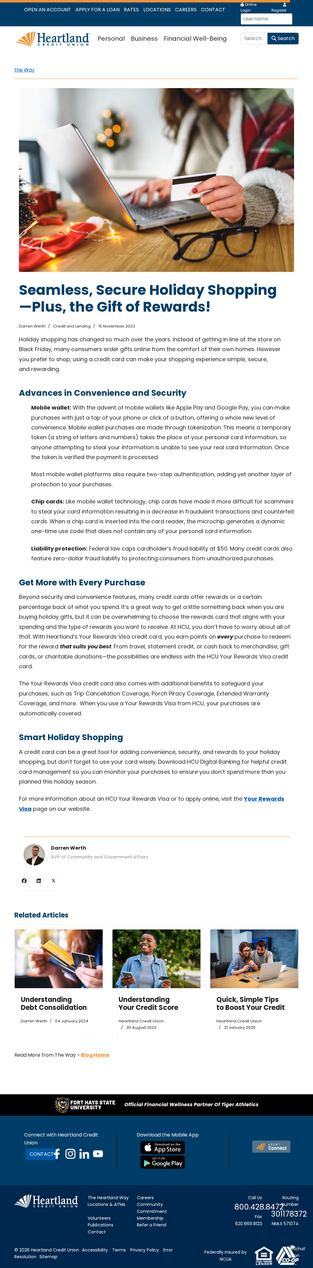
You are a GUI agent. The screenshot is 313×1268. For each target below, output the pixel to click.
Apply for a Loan (97, 9)
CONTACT (42, 1154)
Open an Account (47, 9)
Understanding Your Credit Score (148, 1003)
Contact (213, 9)
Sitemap (48, 1257)
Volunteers (99, 1218)
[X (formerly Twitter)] (53, 881)
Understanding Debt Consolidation (54, 1003)
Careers (186, 9)
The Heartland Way (108, 1198)
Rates (131, 9)
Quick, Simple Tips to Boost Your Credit (250, 1003)
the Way (24, 69)
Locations (157, 9)
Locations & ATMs (106, 1204)
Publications (100, 1225)
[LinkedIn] (39, 881)
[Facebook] (24, 881)
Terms (119, 1250)
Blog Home (95, 1055)
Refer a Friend (151, 1225)
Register (278, 10)
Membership (150, 1218)
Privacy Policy (144, 1250)
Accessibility (95, 1250)
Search (285, 38)
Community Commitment (152, 1207)
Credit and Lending (72, 326)
